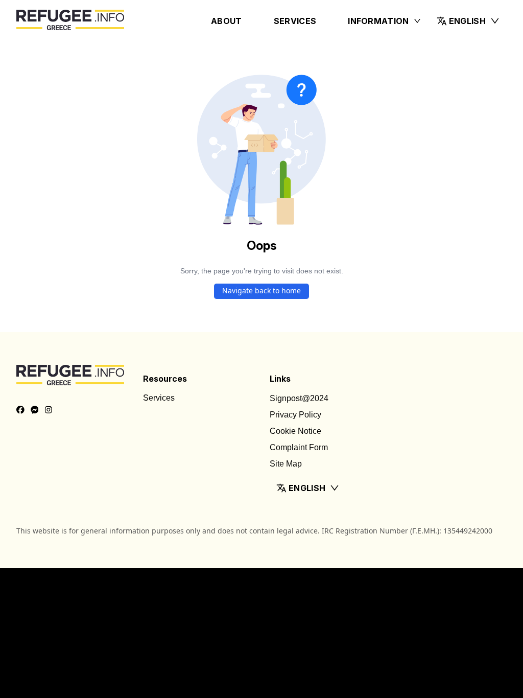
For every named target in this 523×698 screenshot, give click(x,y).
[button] (468, 21)
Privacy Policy (295, 414)
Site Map (286, 463)
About (226, 21)
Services (295, 21)
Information (378, 21)
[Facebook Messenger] (35, 410)
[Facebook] (20, 410)
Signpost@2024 (299, 398)
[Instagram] (48, 410)
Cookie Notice (295, 431)
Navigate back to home (261, 290)
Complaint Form (299, 447)
